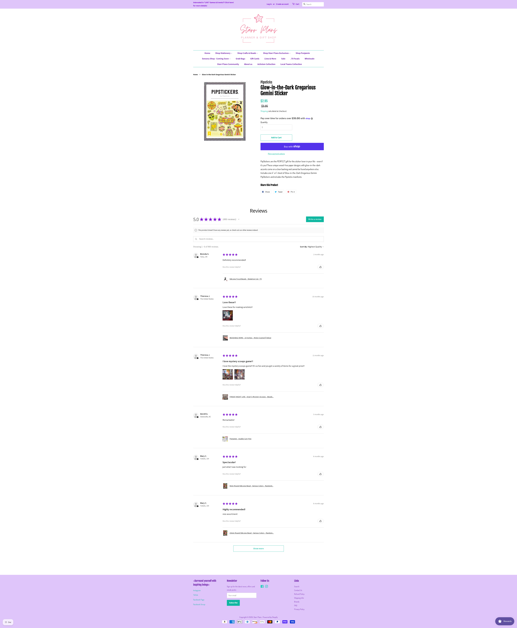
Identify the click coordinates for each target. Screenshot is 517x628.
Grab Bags (240, 58)
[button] (238, 219)
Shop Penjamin (303, 53)
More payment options (276, 153)
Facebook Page (198, 599)
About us (248, 64)
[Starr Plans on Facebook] (262, 587)
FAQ (295, 605)
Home (207, 53)
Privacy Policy (299, 609)
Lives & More (270, 58)
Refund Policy (299, 594)
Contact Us (298, 590)
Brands (296, 601)
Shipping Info (299, 598)
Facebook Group (199, 604)
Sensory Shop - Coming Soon (215, 58)
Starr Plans (258, 617)
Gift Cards (254, 58)
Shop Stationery (223, 53)
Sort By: (303, 246)
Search (296, 586)
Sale (283, 58)
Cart (297, 4)
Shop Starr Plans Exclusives (276, 53)
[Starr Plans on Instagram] (266, 587)
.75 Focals (295, 58)
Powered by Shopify (270, 617)
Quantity (264, 122)
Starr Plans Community (228, 64)
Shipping (264, 111)
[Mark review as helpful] (320, 267)
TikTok (195, 595)
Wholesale (309, 58)
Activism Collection (266, 64)
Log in (269, 4)
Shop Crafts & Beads (246, 53)
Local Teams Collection (291, 64)
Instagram (197, 590)
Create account (282, 4)
